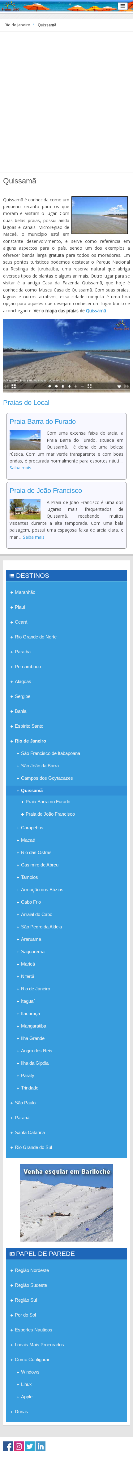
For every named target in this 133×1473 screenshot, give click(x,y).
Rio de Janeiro (17, 25)
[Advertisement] (66, 101)
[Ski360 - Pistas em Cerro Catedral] (66, 1202)
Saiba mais (20, 468)
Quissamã (96, 310)
